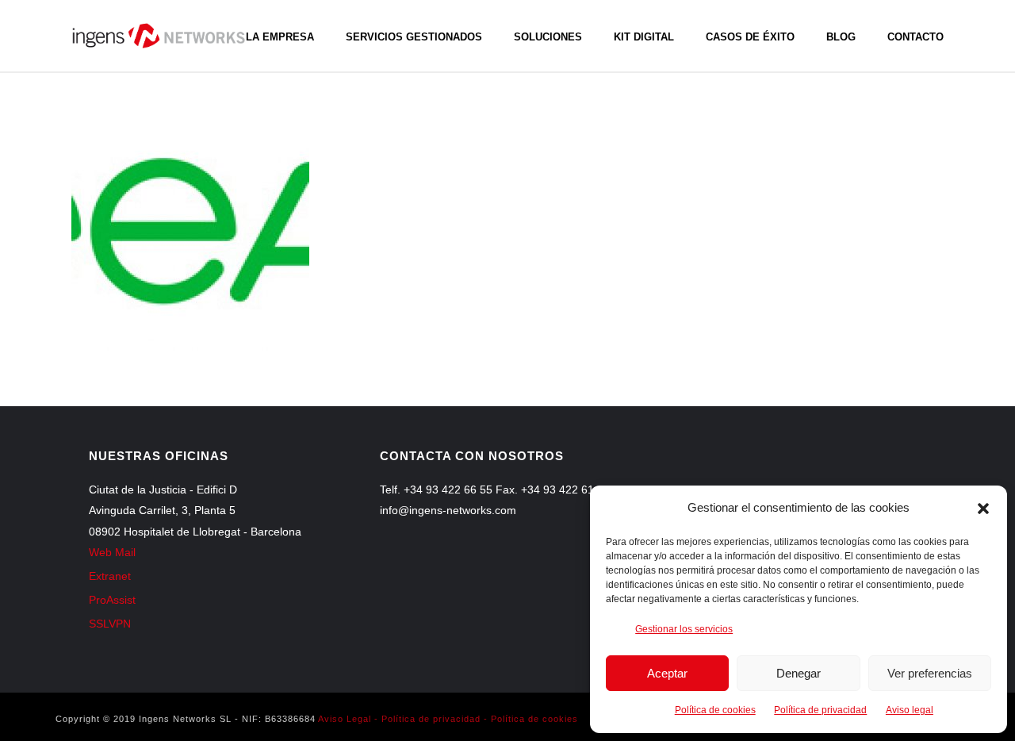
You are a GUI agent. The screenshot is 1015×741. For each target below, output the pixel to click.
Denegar (798, 673)
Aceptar (667, 673)
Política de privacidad (820, 710)
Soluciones (548, 37)
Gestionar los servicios (684, 629)
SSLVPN (110, 623)
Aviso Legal (344, 719)
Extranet (110, 576)
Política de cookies (715, 710)
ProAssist (112, 599)
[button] (983, 508)
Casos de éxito (750, 37)
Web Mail (112, 552)
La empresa (280, 37)
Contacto (915, 37)
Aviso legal (909, 710)
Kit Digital (644, 37)
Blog (841, 37)
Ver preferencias (929, 673)
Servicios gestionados (414, 37)
